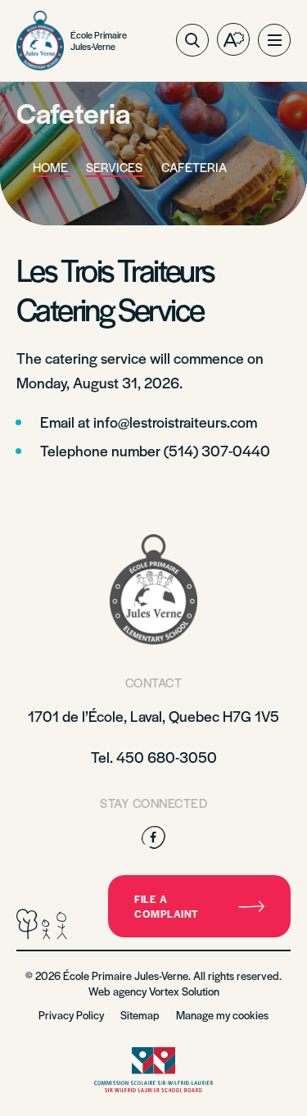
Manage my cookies (222, 1015)
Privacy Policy (71, 1015)
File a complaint (166, 906)
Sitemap (140, 1015)
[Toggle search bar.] (192, 40)
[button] (274, 40)
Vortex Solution (184, 991)
